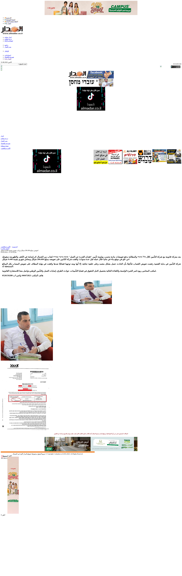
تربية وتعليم (4, 138)
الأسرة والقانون (5, 148)
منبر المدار (4, 141)
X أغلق (9, 456)
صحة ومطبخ (5, 146)
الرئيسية (14, 247)
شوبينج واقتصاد (5, 143)
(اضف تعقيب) (5, 248)
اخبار (2, 136)
